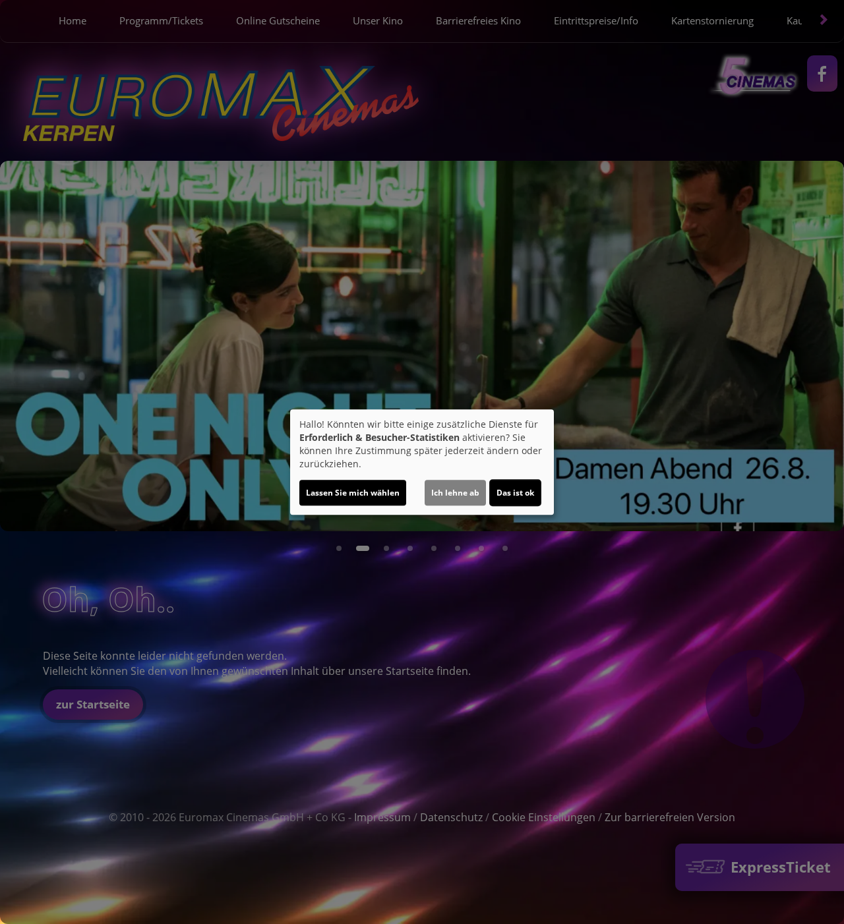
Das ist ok (515, 492)
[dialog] (422, 462)
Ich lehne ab (455, 492)
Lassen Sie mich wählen (353, 492)
